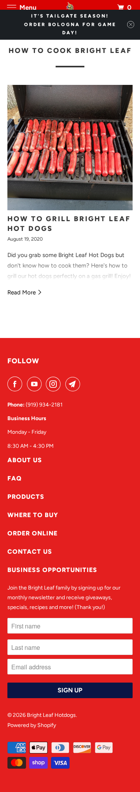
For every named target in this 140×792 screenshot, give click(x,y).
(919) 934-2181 (44, 404)
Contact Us (29, 551)
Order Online (32, 533)
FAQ (14, 478)
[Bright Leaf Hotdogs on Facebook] (16, 384)
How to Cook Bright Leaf (70, 50)
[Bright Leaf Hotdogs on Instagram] (55, 384)
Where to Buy (32, 515)
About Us (24, 460)
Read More (22, 292)
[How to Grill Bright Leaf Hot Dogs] (70, 147)
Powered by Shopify (31, 725)
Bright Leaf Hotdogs (51, 715)
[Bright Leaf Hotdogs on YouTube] (36, 384)
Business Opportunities (52, 570)
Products (25, 496)
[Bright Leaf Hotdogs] (70, 7)
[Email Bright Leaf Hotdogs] (74, 384)
